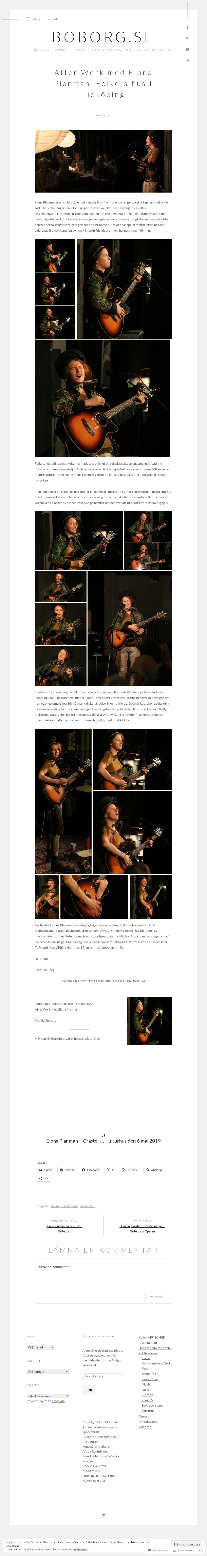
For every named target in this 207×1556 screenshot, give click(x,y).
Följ (89, 1390)
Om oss (143, 1416)
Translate (58, 1401)
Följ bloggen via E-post (99, 1336)
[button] (55, 256)
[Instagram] (187, 38)
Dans (145, 1389)
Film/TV (147, 1400)
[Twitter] (187, 49)
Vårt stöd (144, 1427)
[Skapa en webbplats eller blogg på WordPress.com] (103, 1515)
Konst (146, 1358)
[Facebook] (187, 27)
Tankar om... (87, 1206)
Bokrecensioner (153, 1405)
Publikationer (69, 1206)
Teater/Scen (150, 1379)
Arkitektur (149, 1374)
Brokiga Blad (147, 1342)
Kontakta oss (147, 1421)
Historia (147, 1395)
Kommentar (157, 1296)
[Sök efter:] (70, 19)
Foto (145, 1368)
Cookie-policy (80, 1549)
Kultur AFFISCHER (151, 1337)
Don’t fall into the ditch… (155, 1348)
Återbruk (148, 1410)
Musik (55, 1206)
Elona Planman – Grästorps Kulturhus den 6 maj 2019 (103, 1141)
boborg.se (103, 36)
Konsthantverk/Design (157, 1363)
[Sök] (49, 19)
